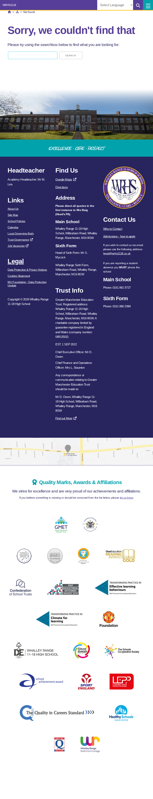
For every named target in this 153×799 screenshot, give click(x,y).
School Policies (16, 221)
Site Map (13, 215)
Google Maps (63, 179)
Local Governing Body (21, 233)
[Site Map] (17, 12)
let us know (126, 497)
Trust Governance (18, 239)
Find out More (63, 418)
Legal (16, 261)
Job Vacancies (16, 245)
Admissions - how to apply (119, 236)
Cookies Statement (19, 275)
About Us (13, 208)
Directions (61, 187)
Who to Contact (112, 229)
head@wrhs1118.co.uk (116, 253)
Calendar (13, 227)
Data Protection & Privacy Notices (27, 269)
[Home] (9, 12)
